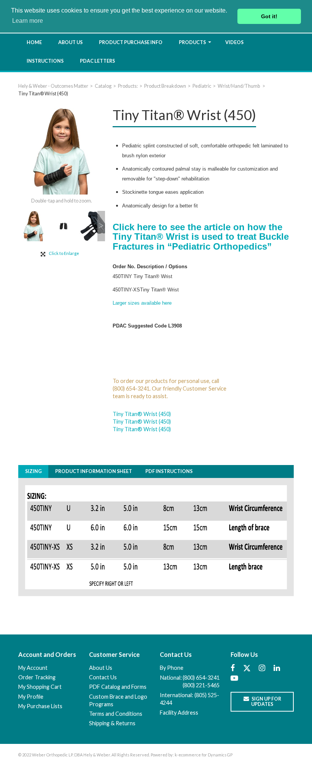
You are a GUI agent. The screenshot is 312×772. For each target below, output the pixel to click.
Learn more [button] (27, 20)
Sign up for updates (266, 701)
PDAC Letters (97, 61)
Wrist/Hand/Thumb (239, 86)
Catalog (103, 86)
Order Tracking (37, 677)
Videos (234, 42)
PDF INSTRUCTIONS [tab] (169, 471)
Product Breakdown (165, 86)
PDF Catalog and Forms (117, 686)
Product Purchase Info (130, 42)
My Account (33, 667)
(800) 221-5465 (201, 685)
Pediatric (202, 86)
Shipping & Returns (112, 723)
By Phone (171, 667)
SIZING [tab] (33, 471)
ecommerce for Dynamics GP (205, 754)
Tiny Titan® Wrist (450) (142, 414)
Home (34, 42)
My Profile (30, 696)
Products (192, 42)
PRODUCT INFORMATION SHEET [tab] (93, 471)
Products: (128, 86)
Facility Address (179, 712)
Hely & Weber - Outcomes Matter (53, 86)
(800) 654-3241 (201, 677)
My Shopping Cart (40, 686)
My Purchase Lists (40, 706)
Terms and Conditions (115, 713)
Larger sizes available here (142, 303)
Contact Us (103, 677)
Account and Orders (47, 654)
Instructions (45, 61)
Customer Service (114, 654)
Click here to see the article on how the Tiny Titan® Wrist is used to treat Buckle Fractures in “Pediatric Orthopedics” (201, 237)
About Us (70, 42)
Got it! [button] (269, 16)
